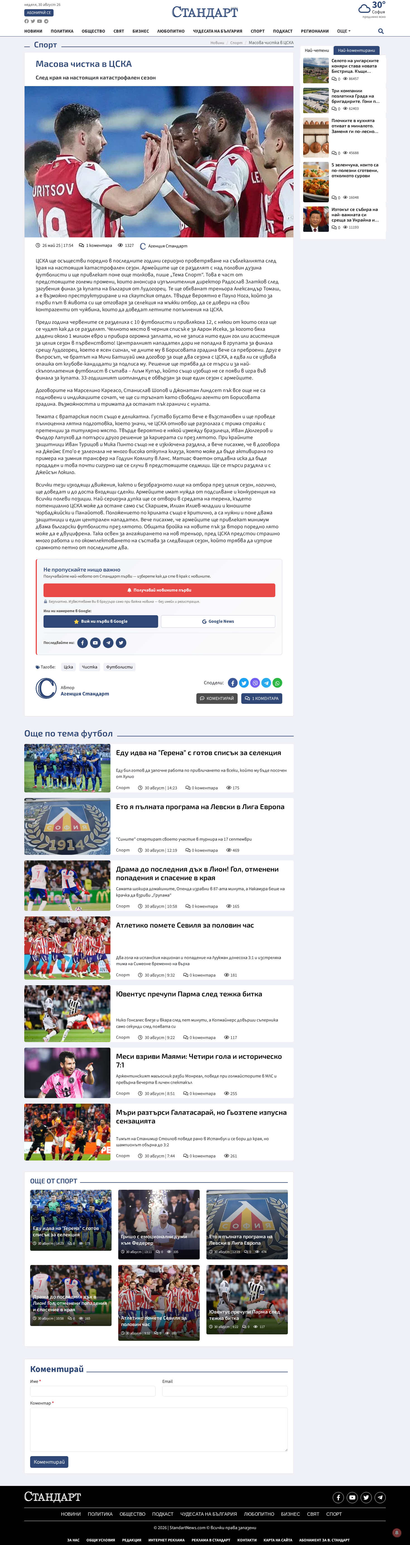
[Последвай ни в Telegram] (380, 1497)
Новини (217, 43)
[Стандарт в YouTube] (95, 643)
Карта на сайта (278, 1540)
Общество (132, 1514)
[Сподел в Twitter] (244, 683)
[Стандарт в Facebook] (82, 643)
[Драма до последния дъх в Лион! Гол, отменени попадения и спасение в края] (67, 885)
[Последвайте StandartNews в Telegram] (46, 21)
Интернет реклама (166, 1540)
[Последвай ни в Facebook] (338, 1497)
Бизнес (290, 1514)
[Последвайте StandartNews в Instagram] (33, 21)
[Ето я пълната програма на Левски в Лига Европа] (67, 826)
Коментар (42, 1403)
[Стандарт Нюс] (52, 1501)
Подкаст (162, 1514)
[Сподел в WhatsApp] (277, 683)
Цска (68, 667)
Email (167, 1381)
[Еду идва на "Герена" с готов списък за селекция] (67, 768)
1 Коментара (265, 698)
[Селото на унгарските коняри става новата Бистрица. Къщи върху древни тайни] (316, 70)
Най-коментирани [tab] (356, 50)
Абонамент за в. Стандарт (324, 1540)
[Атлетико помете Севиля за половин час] (67, 948)
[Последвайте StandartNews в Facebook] (26, 21)
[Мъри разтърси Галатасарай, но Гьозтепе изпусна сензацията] (67, 1132)
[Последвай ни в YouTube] (352, 1497)
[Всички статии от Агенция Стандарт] (46, 688)
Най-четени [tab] (317, 50)
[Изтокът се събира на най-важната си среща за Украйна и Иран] (316, 219)
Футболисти (119, 667)
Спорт (236, 43)
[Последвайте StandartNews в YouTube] (39, 21)
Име (35, 1381)
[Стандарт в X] (121, 643)
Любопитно (259, 1514)
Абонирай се (39, 13)
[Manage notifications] (396, 1532)
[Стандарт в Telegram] (108, 643)
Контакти (247, 1540)
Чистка (89, 667)
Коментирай (220, 698)
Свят (313, 1514)
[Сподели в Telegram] (266, 683)
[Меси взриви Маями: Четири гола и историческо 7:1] (67, 1073)
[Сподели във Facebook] (233, 683)
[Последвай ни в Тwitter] (366, 1497)
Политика (100, 1514)
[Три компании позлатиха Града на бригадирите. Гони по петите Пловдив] (316, 100)
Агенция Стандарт (167, 246)
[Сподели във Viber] (255, 683)
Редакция (131, 1540)
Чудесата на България (208, 1514)
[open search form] (381, 31)
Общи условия (100, 1540)
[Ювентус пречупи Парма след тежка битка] (67, 1013)
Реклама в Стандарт (211, 1540)
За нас (73, 1540)
